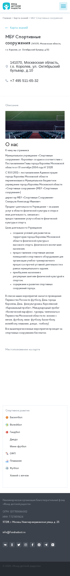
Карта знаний (21, 18)
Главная (7, 18)
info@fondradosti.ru (14, 532)
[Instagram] (25, 544)
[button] (63, 6)
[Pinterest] (39, 544)
